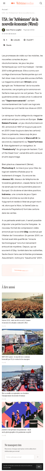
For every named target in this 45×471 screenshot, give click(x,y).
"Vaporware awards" (16, 100)
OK (39, 466)
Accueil (5, 9)
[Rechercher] (41, 3)
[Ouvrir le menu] (4, 3)
